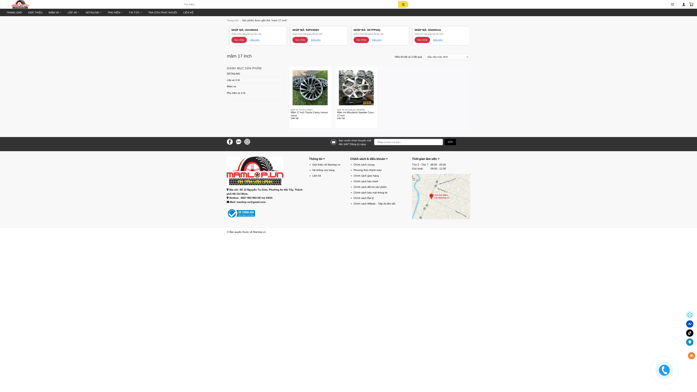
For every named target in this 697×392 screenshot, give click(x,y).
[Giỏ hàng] (691, 4)
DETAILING (92, 12)
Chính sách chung (364, 164)
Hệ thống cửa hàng (323, 170)
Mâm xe (54, 12)
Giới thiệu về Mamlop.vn (326, 164)
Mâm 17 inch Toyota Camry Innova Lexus (309, 114)
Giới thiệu (35, 12)
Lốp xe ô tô (233, 80)
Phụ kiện (114, 12)
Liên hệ (188, 12)
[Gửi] (403, 4)
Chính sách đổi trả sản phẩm (370, 186)
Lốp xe (72, 12)
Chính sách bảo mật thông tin (371, 192)
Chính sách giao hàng (366, 175)
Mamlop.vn (259, 231)
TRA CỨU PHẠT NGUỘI (162, 12)
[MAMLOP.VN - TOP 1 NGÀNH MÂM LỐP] (93, 4)
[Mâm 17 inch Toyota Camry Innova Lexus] (310, 87)
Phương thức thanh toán (368, 170)
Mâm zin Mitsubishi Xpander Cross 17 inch (355, 114)
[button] (125, 5)
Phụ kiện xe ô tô (236, 92)
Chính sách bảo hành (366, 181)
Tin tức (134, 12)
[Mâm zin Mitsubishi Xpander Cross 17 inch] (356, 87)
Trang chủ (14, 12)
